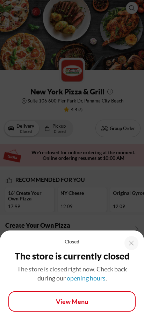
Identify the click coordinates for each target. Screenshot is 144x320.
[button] (131, 243)
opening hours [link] (86, 278)
